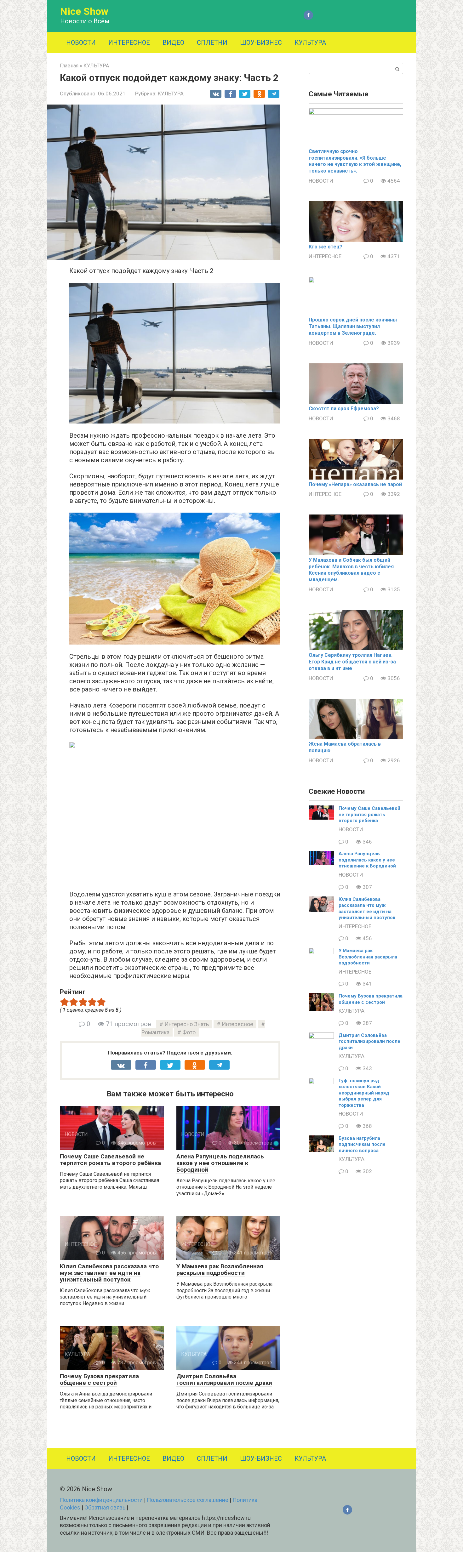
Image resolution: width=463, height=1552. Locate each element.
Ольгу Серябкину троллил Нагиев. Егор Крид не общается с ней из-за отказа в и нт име (352, 661)
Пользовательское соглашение (187, 1500)
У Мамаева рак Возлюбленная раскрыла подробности (219, 1269)
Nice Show (84, 11)
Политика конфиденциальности (101, 1500)
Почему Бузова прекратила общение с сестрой (99, 1379)
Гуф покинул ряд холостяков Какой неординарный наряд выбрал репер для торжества (364, 1093)
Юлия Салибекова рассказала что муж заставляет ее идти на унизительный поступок (109, 1273)
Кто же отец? (325, 247)
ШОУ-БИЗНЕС (261, 42)
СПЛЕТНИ (212, 42)
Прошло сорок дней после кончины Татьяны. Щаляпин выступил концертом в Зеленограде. (353, 326)
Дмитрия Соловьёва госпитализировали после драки (224, 1379)
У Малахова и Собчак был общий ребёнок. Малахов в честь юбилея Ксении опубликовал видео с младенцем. (351, 570)
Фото (189, 1032)
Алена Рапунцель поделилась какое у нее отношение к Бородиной (220, 1163)
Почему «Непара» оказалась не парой (355, 484)
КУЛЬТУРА (310, 42)
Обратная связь (104, 1507)
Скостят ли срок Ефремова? (344, 409)
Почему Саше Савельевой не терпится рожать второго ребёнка (110, 1160)
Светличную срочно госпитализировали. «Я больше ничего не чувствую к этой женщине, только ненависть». (355, 161)
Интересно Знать (186, 1024)
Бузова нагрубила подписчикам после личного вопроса (362, 1144)
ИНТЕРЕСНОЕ (129, 42)
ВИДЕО (173, 42)
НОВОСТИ (81, 42)
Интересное (237, 1024)
